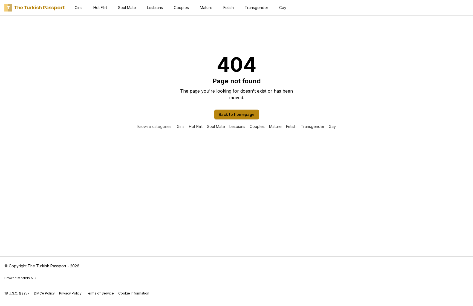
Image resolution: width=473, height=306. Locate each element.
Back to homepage (237, 114)
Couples (181, 7)
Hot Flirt (100, 7)
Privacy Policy (70, 293)
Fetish (228, 7)
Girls (78, 7)
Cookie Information (133, 293)
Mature (206, 7)
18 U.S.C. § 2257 (17, 293)
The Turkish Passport (36, 8)
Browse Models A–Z (20, 278)
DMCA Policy (44, 293)
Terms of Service (100, 293)
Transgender (256, 7)
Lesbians (155, 7)
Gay (282, 7)
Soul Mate (127, 7)
